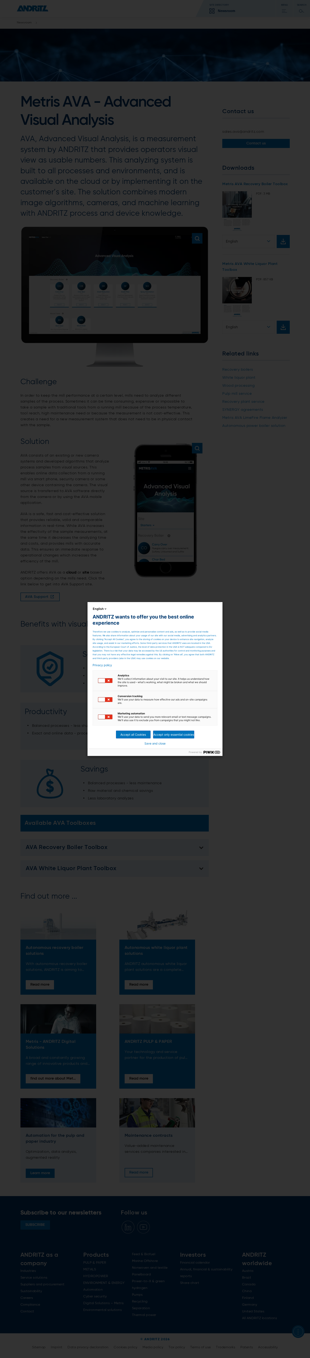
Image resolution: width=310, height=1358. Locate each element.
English (98, 608)
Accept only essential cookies (173, 734)
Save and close (155, 743)
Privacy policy (102, 665)
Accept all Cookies (133, 734)
